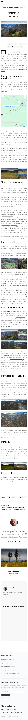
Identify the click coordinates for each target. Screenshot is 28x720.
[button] (14, 110)
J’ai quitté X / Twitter (12, 670)
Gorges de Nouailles (20, 507)
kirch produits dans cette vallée (14, 303)
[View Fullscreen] (3, 96)
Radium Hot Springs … (14, 573)
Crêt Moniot (4, 391)
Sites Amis (5, 712)
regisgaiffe (3, 659)
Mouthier (9, 60)
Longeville (9, 84)
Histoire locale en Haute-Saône (10, 711)
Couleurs (4, 7)
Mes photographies (11, 709)
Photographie (16, 509)
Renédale (11, 63)
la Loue (22, 161)
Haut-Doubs (4, 91)
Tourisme (11, 8)
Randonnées (22, 7)
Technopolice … (11, 659)
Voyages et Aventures (18, 8)
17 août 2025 (15, 575)
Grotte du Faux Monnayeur (17, 359)
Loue (10, 509)
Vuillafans (20, 294)
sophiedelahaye (12, 587)
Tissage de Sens (4, 673)
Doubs (3, 507)
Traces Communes (19, 65)
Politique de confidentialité (17, 712)
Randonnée (16, 7)
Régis (18, 16)
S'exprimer (8, 706)
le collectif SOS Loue (9, 228)
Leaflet (25, 126)
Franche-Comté (10, 507)
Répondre (5, 598)
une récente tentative (18, 290)
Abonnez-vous (5, 694)
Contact (5, 714)
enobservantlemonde (5, 666)
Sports (7, 8)
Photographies (10, 7)
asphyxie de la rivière (7, 216)
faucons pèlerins (20, 317)
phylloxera (3, 285)
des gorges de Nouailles (14, 353)
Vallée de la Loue (22, 511)
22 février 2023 (12, 16)
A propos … (22, 711)
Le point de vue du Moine (8, 311)
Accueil (3, 709)
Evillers (15, 150)
